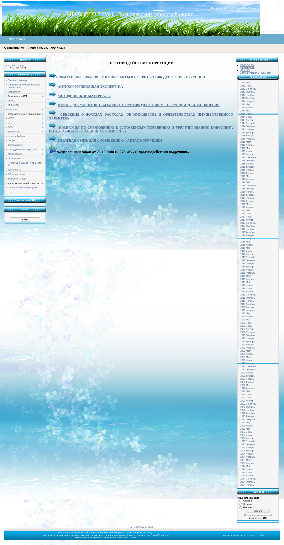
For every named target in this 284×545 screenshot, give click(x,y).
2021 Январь (247, 344)
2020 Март (245, 313)
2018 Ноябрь (247, 263)
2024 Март (245, 460)
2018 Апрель (247, 244)
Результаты (250, 515)
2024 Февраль (247, 457)
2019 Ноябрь (247, 301)
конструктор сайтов (245, 535)
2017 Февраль (247, 201)
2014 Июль (246, 117)
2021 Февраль (247, 347)
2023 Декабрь (247, 450)
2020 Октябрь (247, 335)
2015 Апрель (247, 145)
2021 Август (246, 363)
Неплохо (247, 507)
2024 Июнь (246, 469)
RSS (279, 8)
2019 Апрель (247, 279)
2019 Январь (247, 269)
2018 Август (246, 254)
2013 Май (245, 82)
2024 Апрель (247, 463)
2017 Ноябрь (247, 229)
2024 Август (246, 475)
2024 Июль (246, 472)
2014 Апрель (247, 107)
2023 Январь (247, 416)
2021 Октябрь (247, 369)
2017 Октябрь (247, 226)
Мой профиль (244, 31)
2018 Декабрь (247, 266)
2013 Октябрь (247, 92)
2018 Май (245, 248)
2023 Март (245, 422)
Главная (230, 31)
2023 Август (246, 438)
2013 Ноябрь (247, 95)
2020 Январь (247, 307)
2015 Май (245, 148)
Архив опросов (264, 515)
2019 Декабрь (247, 304)
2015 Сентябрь (248, 157)
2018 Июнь (246, 251)
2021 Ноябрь (247, 372)
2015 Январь (247, 135)
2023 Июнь (246, 432)
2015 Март (245, 142)
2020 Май (245, 319)
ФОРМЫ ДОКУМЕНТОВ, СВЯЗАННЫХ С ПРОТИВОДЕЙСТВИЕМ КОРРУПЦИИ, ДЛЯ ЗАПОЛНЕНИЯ (139, 105)
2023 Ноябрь (247, 447)
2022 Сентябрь (248, 404)
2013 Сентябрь (248, 89)
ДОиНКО (245, 70)
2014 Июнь (246, 113)
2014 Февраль (247, 101)
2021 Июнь (246, 360)
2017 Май (245, 210)
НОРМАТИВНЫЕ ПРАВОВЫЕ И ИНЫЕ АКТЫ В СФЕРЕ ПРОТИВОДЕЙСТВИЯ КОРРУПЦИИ (130, 77)
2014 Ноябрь (247, 129)
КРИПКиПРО (247, 65)
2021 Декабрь (247, 375)
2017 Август (246, 220)
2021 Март (245, 351)
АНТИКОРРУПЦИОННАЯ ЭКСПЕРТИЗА (90, 86)
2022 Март (245, 385)
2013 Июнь (246, 85)
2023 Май (245, 429)
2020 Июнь (246, 322)
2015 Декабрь (247, 167)
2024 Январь (247, 453)
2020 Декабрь (247, 341)
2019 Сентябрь (248, 294)
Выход (271, 31)
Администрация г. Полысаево (256, 73)
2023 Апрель (247, 425)
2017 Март (245, 204)
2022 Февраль (247, 382)
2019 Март (245, 276)
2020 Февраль (247, 310)
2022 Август (246, 400)
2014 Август (246, 120)
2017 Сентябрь (248, 223)
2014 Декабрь (247, 132)
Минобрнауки (247, 68)
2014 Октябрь (247, 126)
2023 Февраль (247, 419)
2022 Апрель (247, 388)
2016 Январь (247, 170)
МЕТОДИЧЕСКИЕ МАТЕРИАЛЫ (84, 96)
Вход (279, 31)
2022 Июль (246, 397)
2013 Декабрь (247, 98)
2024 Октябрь (247, 482)
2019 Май (245, 282)
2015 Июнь (246, 151)
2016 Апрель (247, 179)
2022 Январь (247, 379)
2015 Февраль (247, 138)
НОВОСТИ (14, 65)
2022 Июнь (246, 394)
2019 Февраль (247, 273)
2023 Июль (246, 435)
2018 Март (245, 241)
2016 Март (245, 176)
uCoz (262, 535)
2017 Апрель (247, 207)
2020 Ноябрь (247, 338)
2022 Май (245, 391)
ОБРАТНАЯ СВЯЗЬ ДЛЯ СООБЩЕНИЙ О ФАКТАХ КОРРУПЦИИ (110, 140)
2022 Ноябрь (247, 410)
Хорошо (247, 504)
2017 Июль (246, 216)
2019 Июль (246, 288)
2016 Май (245, 182)
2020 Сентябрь (248, 332)
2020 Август (246, 329)
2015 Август (246, 154)
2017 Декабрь (247, 232)
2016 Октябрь (247, 188)
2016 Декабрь (247, 195)
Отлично (247, 500)
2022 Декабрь (247, 413)
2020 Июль (246, 326)
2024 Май (245, 466)
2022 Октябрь (247, 407)
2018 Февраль (247, 238)
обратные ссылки (143, 527)
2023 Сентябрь (248, 441)
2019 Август (246, 291)
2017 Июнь (246, 213)
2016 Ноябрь (247, 191)
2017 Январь (247, 198)
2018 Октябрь (247, 260)
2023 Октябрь (247, 444)
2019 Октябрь (247, 298)
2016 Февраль (247, 173)
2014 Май (245, 110)
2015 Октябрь (247, 160)
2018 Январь (247, 235)
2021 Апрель (247, 354)
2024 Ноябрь (247, 485)
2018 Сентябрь (248, 257)
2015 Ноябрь (247, 163)
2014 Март (245, 104)
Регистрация (259, 31)
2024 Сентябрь (248, 478)
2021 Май (245, 357)
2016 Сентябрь (248, 185)
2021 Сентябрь (248, 366)
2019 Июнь (246, 285)
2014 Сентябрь (248, 123)
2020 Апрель (247, 316)
